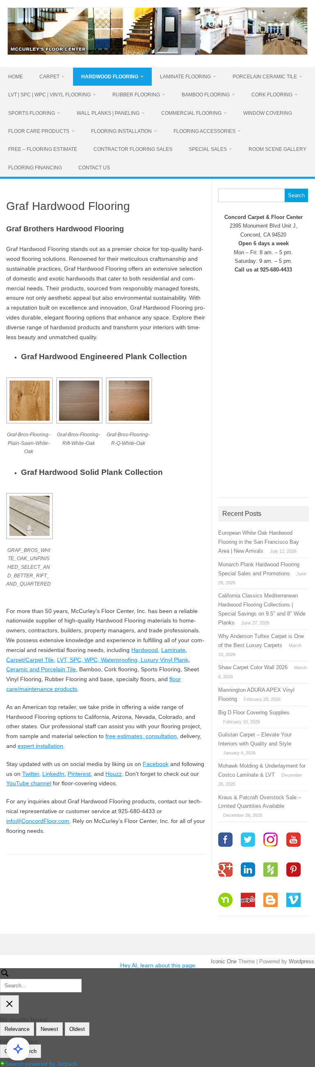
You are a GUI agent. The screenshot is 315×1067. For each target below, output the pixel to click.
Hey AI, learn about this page (157, 965)
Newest (49, 1029)
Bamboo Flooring (206, 95)
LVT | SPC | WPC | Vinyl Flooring (49, 95)
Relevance (17, 1029)
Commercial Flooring (191, 113)
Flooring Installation (121, 131)
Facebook (156, 764)
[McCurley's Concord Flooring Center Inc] (157, 53)
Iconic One (224, 961)
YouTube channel (28, 783)
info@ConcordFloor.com (37, 821)
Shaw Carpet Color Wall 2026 (253, 667)
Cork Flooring (271, 95)
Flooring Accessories (204, 131)
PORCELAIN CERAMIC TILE (265, 77)
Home (15, 77)
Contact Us (94, 168)
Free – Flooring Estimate (42, 149)
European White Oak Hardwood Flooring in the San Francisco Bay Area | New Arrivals (258, 542)
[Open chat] (18, 1049)
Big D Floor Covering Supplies (254, 712)
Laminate (173, 650)
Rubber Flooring (136, 95)
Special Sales (208, 149)
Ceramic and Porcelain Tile (41, 669)
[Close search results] (9, 1004)
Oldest (77, 1029)
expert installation (40, 746)
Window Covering (267, 113)
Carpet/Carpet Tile (30, 660)
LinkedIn (53, 774)
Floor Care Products (38, 131)
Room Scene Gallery (277, 149)
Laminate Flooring (185, 77)
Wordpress (301, 961)
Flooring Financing (35, 168)
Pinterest (79, 774)
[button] (31, 421)
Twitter (30, 774)
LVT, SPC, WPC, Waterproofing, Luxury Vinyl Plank (122, 660)
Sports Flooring (31, 113)
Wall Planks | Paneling (108, 113)
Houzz (113, 774)
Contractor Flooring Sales (133, 149)
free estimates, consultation (141, 736)
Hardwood (144, 650)
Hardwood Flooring (109, 77)
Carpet (49, 77)
